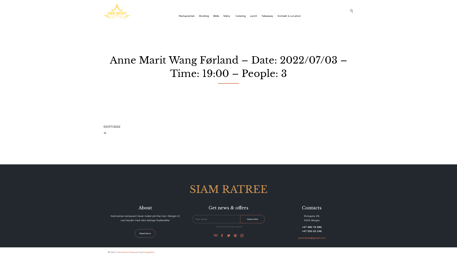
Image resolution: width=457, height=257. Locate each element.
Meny (226, 15)
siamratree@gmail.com (311, 238)
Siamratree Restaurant (128, 252)
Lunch (253, 15)
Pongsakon (149, 252)
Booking (204, 15)
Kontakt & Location (289, 15)
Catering (240, 15)
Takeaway (267, 15)
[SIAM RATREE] (117, 10)
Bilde (216, 15)
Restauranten (187, 15)
